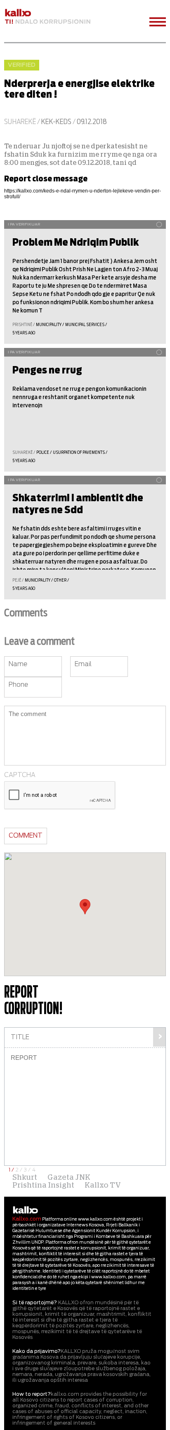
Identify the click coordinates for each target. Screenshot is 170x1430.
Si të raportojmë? (34, 1302)
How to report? (31, 1394)
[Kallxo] (25, 1210)
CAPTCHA (19, 775)
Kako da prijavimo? (36, 1351)
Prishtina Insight (43, 1185)
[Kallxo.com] (47, 17)
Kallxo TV (103, 1185)
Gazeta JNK (68, 1177)
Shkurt (24, 1177)
